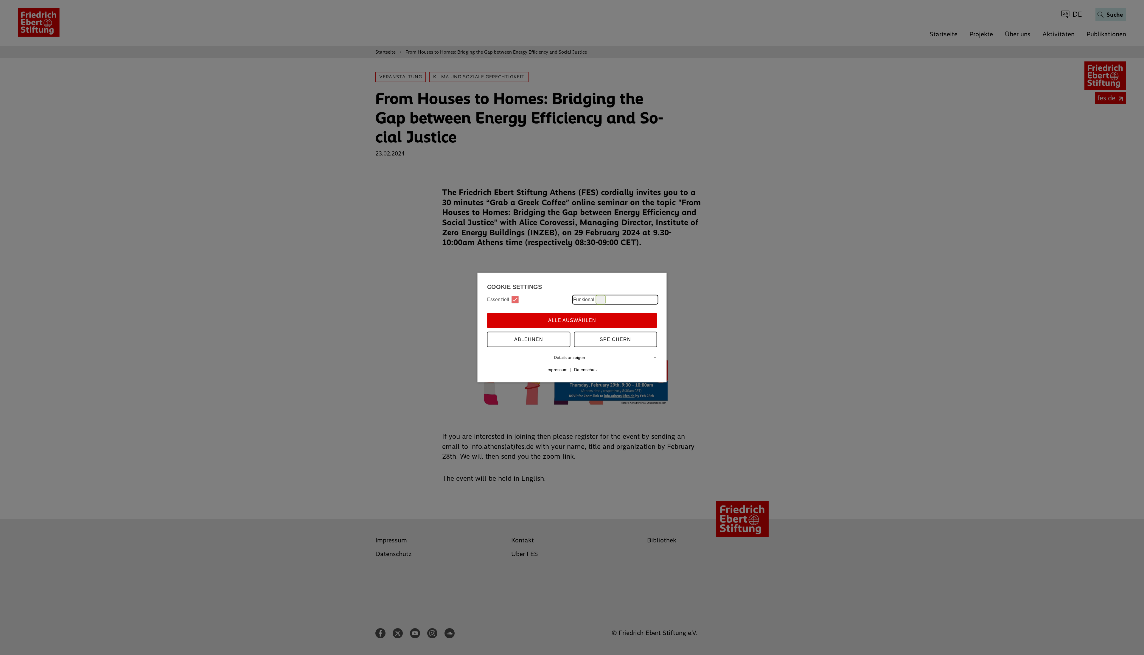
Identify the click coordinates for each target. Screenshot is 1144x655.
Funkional (583, 299)
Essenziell (498, 299)
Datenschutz (586, 369)
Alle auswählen (572, 320)
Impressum (557, 369)
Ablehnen (528, 339)
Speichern (615, 339)
